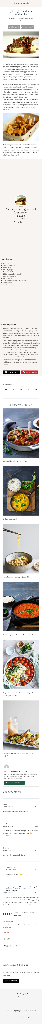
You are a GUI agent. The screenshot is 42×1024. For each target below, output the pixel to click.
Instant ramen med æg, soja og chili (16, 577)
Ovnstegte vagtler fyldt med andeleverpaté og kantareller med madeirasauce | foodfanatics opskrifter (20, 888)
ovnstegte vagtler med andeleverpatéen (24, 92)
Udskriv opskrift (28, 27)
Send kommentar (11, 981)
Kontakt (33, 1011)
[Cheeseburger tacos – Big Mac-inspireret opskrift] (21, 725)
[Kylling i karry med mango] (21, 491)
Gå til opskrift (15, 27)
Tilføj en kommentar (11, 946)
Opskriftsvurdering (9, 965)
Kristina (6, 848)
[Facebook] (6, 389)
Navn (6, 933)
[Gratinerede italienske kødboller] (21, 433)
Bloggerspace (24, 1017)
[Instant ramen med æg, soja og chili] (21, 548)
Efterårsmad (13, 18)
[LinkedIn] (28, 389)
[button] (18, 216)
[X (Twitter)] (13, 389)
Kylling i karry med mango (12, 519)
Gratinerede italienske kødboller (15, 461)
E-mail (7, 939)
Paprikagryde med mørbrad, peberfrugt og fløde (21, 635)
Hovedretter (29, 18)
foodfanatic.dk (21, 3)
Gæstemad (21, 18)
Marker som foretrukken (14, 783)
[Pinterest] (21, 389)
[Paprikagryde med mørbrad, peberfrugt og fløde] (21, 606)
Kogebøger (17, 1011)
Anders (5, 805)
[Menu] (38, 4)
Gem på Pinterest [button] (31, 372)
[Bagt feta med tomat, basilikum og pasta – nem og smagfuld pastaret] (21, 664)
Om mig (26, 1011)
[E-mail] (36, 389)
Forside (8, 1011)
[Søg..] (3, 4)
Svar (36, 806)
